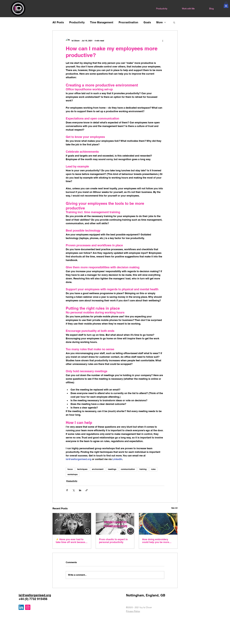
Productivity (77, 22)
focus (70, 469)
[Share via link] (86, 490)
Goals (147, 22)
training (143, 469)
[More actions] (162, 40)
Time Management (101, 22)
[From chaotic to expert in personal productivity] (115, 524)
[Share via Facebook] (67, 490)
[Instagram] (27, 607)
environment (97, 469)
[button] (226, 5)
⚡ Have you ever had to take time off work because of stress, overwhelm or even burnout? (71, 541)
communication (128, 469)
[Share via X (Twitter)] (73, 490)
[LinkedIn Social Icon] (21, 607)
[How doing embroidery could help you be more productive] (158, 524)
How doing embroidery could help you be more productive (155, 541)
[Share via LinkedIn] (80, 490)
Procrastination (128, 22)
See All (174, 508)
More (159, 22)
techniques (82, 469)
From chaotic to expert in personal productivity (113, 541)
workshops (72, 474)
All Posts (58, 22)
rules (153, 469)
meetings (112, 469)
